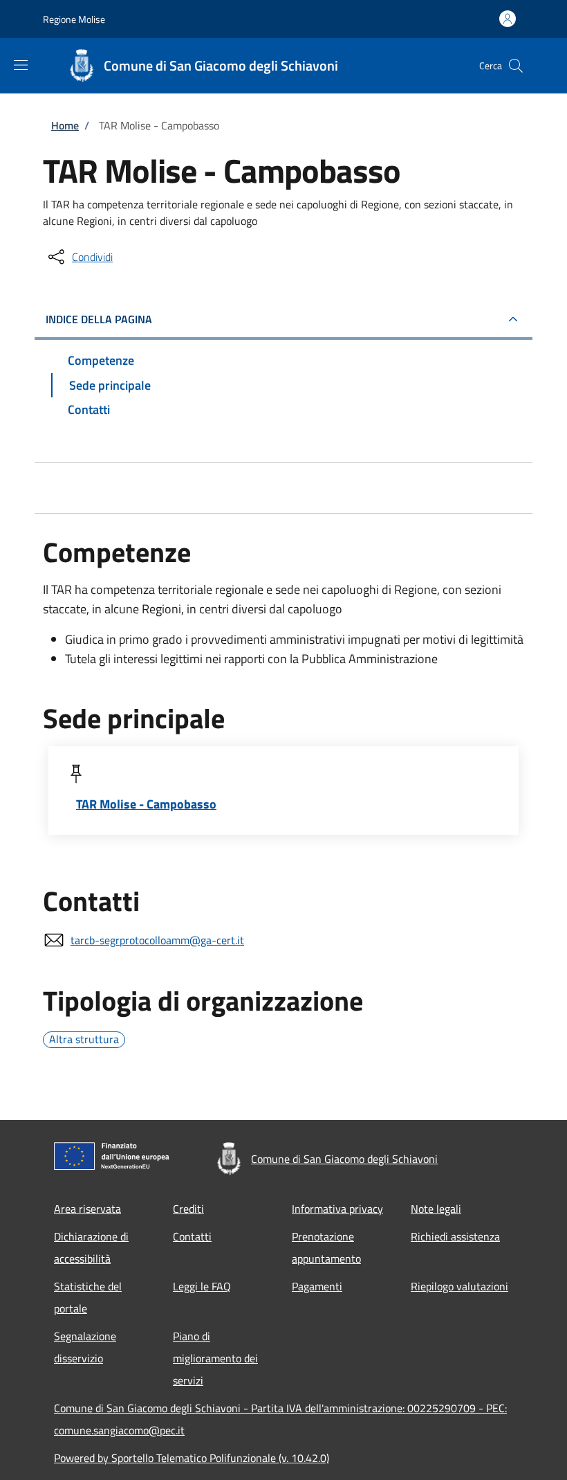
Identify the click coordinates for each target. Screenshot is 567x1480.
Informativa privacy (337, 1208)
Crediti (188, 1208)
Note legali (436, 1208)
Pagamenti (317, 1286)
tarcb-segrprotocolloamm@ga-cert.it (157, 940)
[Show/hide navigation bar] (20, 65)
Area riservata (87, 1208)
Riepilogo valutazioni (459, 1286)
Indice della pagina (99, 319)
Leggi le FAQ (202, 1286)
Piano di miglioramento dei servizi (215, 1358)
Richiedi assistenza (455, 1236)
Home (65, 125)
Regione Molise (74, 19)
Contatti (192, 1236)
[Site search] (516, 65)
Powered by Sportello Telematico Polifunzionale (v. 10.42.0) (191, 1458)
